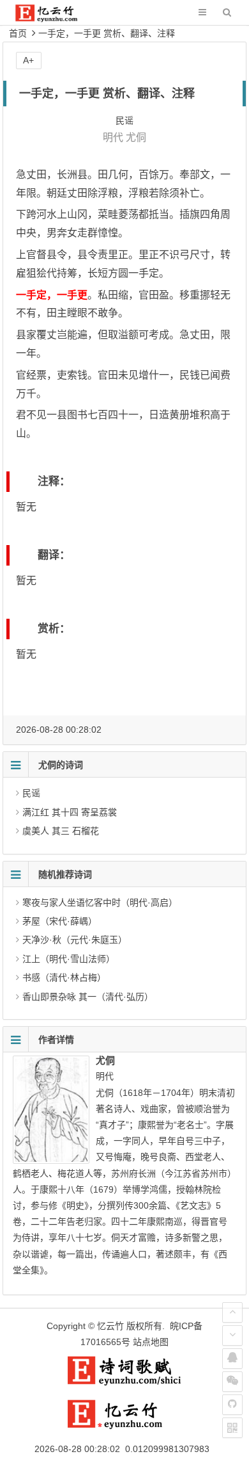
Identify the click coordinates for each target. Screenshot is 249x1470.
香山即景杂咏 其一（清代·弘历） (87, 997)
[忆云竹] (55, 19)
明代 (113, 137)
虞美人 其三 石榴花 (60, 831)
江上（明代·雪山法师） (68, 959)
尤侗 (136, 137)
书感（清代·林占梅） (64, 977)
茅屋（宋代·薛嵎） (59, 921)
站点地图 (151, 1342)
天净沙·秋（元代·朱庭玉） (74, 940)
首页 (18, 33)
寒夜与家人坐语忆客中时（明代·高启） (99, 902)
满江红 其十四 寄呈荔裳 (69, 812)
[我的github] (232, 1404)
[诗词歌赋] (124, 1383)
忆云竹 (110, 1326)
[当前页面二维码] (232, 1427)
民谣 (31, 793)
